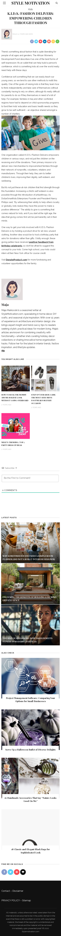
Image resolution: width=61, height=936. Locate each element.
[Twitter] (10, 872)
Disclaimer (17, 891)
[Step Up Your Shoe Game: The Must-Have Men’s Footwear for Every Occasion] (45, 378)
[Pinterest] (4, 351)
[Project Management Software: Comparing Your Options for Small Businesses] (30, 678)
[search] (57, 3)
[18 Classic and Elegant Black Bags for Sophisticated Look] (30, 829)
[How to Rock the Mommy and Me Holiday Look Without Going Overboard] (15, 378)
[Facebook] (2, 351)
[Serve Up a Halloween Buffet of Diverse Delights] (30, 729)
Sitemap (26, 900)
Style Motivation (30, 3)
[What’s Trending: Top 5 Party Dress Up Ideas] (15, 425)
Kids (30, 9)
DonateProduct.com (16, 259)
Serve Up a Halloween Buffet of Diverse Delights (30, 749)
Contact (5, 891)
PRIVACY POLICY (10, 900)
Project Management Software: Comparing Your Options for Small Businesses (30, 700)
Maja (14, 34)
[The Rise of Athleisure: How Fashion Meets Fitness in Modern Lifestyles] (30, 624)
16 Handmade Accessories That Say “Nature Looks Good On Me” (30, 799)
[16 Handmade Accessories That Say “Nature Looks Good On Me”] (30, 778)
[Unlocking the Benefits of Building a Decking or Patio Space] (30, 583)
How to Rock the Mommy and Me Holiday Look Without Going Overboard (14, 398)
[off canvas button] (4, 3)
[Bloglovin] (23, 872)
